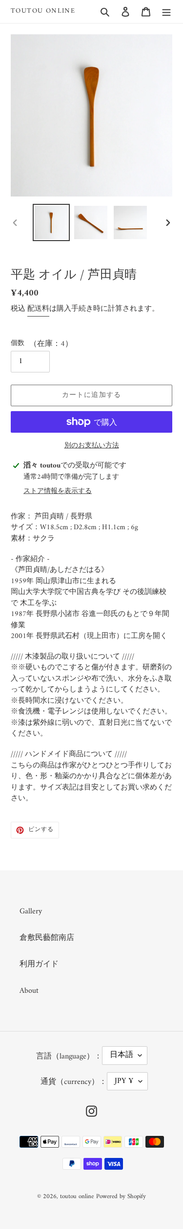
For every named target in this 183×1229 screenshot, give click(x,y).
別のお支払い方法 (91, 446)
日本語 (121, 1055)
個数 (17, 343)
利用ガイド (39, 964)
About (29, 991)
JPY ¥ (124, 1081)
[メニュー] (166, 11)
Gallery (31, 911)
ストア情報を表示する (57, 491)
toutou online (43, 11)
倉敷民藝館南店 (47, 938)
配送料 (38, 309)
